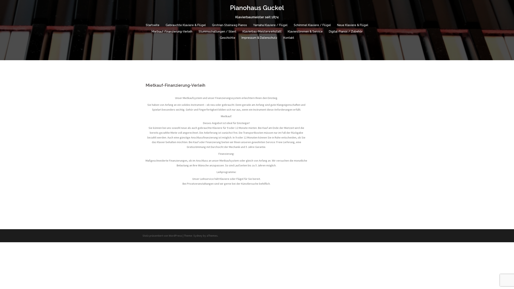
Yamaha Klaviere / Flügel (270, 25)
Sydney (197, 235)
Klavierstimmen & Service (305, 31)
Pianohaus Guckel (257, 7)
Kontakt (289, 37)
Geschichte (227, 37)
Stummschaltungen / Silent (217, 31)
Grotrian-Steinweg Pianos (229, 25)
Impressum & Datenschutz (259, 37)
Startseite (152, 25)
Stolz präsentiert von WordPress (162, 235)
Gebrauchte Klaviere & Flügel (186, 25)
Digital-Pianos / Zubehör (346, 31)
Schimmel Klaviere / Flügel (312, 25)
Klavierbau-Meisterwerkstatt (262, 31)
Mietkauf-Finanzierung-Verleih (172, 31)
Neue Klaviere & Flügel (352, 25)
